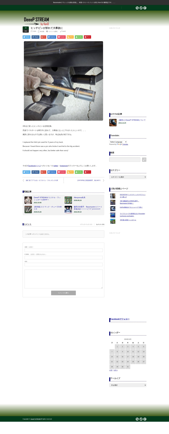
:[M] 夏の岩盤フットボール (128, 220)
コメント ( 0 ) (100, 224)
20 (143, 356)
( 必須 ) (29, 247)
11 (133, 351)
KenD (64, 31)
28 (112, 366)
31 (128, 366)
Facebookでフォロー (120, 319)
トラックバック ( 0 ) (86, 224)
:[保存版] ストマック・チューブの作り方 (48, 208)
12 (138, 351)
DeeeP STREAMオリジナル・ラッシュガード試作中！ (47, 198)
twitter (55, 166)
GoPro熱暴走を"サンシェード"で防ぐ (131, 207)
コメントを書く (53, 31)
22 (117, 361)
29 (117, 366)
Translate (125, 144)
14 (112, 356)
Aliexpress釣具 (79, 197)
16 (122, 356)
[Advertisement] (127, 67)
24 (128, 361)
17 (128, 356)
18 (133, 356)
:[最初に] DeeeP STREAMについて (132, 120)
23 (122, 361)
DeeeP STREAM (36, 419)
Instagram (64, 166)
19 (138, 356)
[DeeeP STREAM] (38, 25)
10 (128, 351)
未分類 (42, 31)
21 (112, 361)
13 (143, 351)
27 (143, 361)
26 (138, 361)
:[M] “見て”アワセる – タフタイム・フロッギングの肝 (42, 180)
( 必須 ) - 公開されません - (35, 254)
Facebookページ (34, 166)
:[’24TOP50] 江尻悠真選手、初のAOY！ (89, 180)
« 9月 (110, 370)
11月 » (116, 370)
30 (122, 366)
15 (117, 356)
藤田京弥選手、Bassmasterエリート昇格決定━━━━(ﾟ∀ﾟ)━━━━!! (88, 208)
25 (133, 361)
